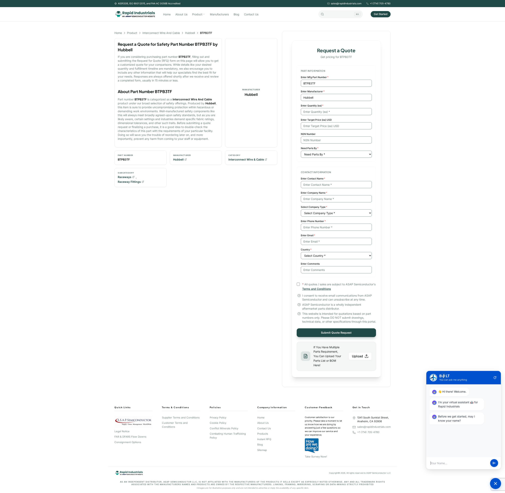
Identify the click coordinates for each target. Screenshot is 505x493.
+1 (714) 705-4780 (380, 3)
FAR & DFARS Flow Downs (130, 436)
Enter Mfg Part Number (314, 77)
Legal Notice (122, 431)
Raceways (124, 177)
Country (306, 249)
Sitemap (262, 450)
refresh (495, 377)
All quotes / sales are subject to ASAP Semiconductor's (339, 286)
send (494, 463)
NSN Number (308, 134)
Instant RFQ (264, 439)
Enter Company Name (314, 192)
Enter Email (308, 235)
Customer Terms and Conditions (175, 424)
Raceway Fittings (129, 181)
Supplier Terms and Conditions (181, 417)
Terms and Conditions (316, 288)
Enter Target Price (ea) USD (316, 119)
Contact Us (251, 14)
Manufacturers (219, 14)
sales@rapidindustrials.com (346, 3)
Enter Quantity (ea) (312, 105)
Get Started (380, 14)
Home (167, 14)
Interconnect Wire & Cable (246, 159)
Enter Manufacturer (313, 91)
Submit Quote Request (336, 332)
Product (197, 14)
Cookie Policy (218, 422)
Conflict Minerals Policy (224, 428)
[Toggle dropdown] (204, 14)
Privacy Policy (218, 417)
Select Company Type (314, 206)
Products (262, 433)
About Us (181, 14)
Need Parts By (309, 148)
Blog (236, 14)
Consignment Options (127, 442)
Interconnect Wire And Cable (161, 33)
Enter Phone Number (313, 221)
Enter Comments (310, 263)
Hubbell (190, 33)
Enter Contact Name (313, 178)
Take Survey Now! (316, 456)
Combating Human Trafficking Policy (228, 435)
